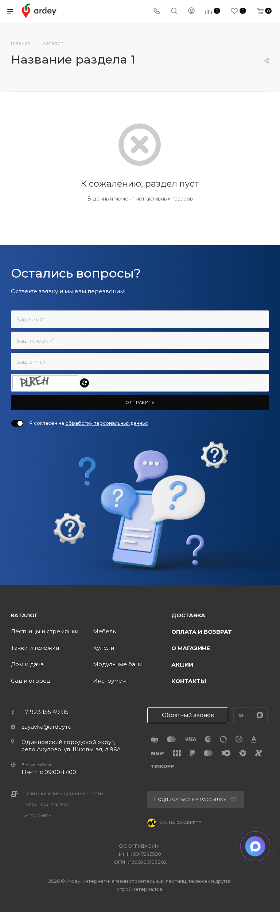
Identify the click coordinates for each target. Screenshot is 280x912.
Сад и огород (31, 680)
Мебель (104, 631)
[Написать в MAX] (255, 846)
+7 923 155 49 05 (45, 712)
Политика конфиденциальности (63, 793)
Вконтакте (241, 715)
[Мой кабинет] (191, 11)
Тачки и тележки (35, 647)
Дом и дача (27, 664)
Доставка (188, 615)
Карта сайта (37, 815)
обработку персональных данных (106, 423)
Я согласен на (88, 423)
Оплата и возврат (201, 631)
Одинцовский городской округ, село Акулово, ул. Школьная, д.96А (71, 746)
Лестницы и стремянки (44, 631)
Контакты (188, 681)
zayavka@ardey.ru (46, 726)
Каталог (24, 615)
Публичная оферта (46, 804)
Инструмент (110, 680)
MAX (260, 715)
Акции (182, 664)
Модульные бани (118, 664)
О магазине (190, 648)
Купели (103, 647)
